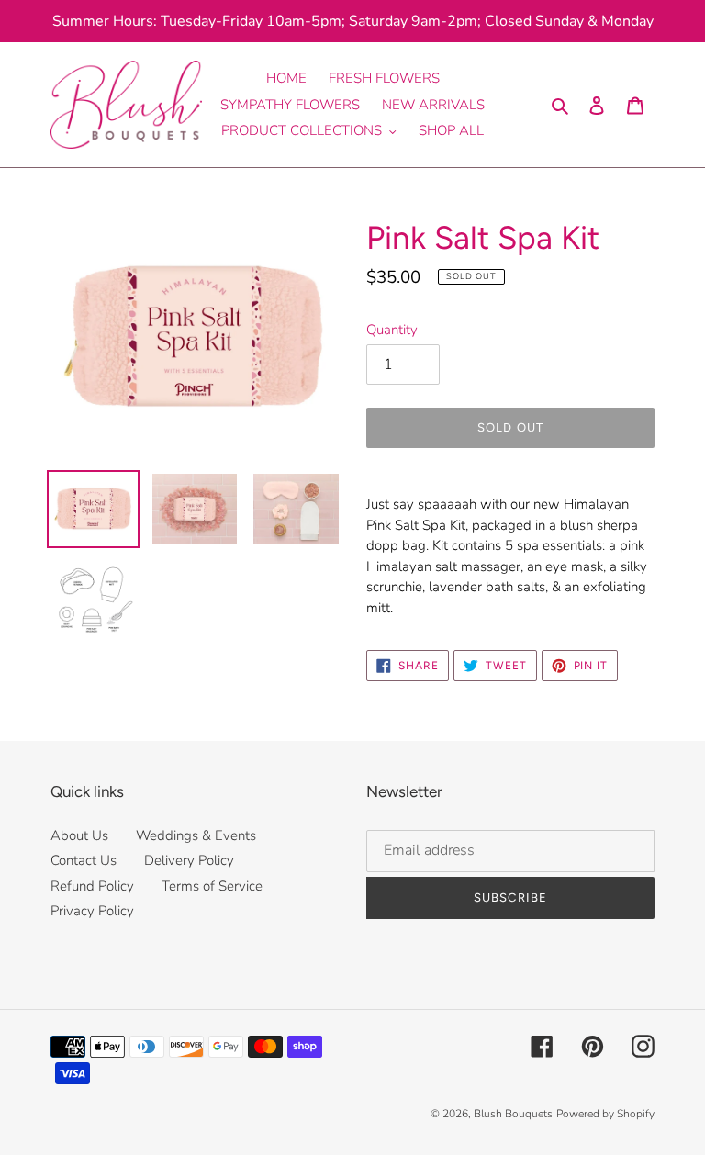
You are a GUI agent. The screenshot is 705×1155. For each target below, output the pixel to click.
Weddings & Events (196, 835)
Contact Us (83, 860)
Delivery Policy (189, 860)
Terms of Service (212, 886)
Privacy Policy (92, 911)
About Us (79, 835)
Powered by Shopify (605, 1113)
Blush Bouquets (513, 1113)
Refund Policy (92, 886)
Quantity (392, 329)
